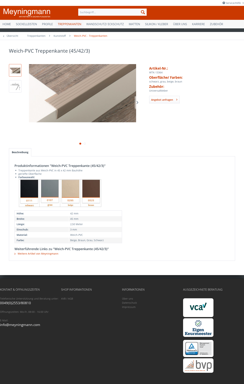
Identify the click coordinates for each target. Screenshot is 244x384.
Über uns (127, 298)
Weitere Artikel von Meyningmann (37, 253)
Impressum (129, 307)
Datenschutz (129, 302)
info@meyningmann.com (20, 324)
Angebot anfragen (162, 99)
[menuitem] (112, 12)
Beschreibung (20, 152)
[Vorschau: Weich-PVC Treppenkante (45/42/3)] (15, 70)
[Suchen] (143, 12)
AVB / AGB (67, 298)
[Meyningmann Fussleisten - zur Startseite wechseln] (27, 13)
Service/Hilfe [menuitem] (233, 3)
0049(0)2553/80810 (15, 303)
